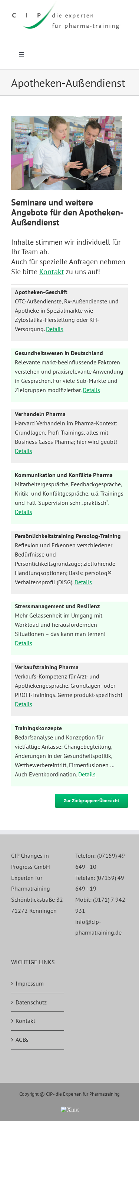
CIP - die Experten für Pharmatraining (83, 1094)
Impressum (30, 983)
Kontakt (51, 271)
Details (54, 329)
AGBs (22, 1039)
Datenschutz (31, 1002)
